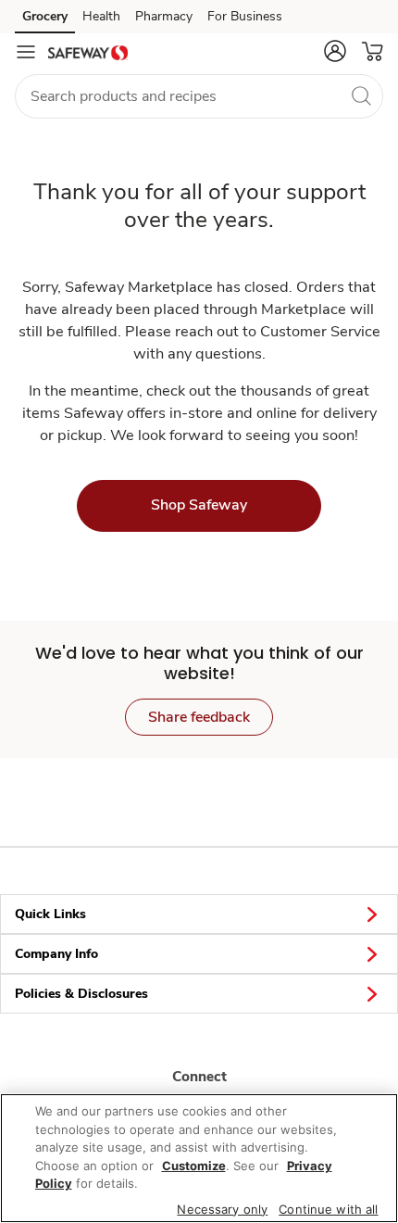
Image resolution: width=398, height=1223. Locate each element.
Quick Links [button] (50, 914)
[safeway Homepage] (88, 52)
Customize (194, 1165)
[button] (335, 51)
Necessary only (222, 1209)
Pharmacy (164, 16)
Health (101, 16)
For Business (244, 16)
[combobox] (199, 96)
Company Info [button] (56, 954)
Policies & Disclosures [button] (81, 993)
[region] (199, 1158)
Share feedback (199, 717)
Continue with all (328, 1209)
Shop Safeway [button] (199, 505)
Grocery (45, 16)
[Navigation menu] (25, 51)
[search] (361, 95)
